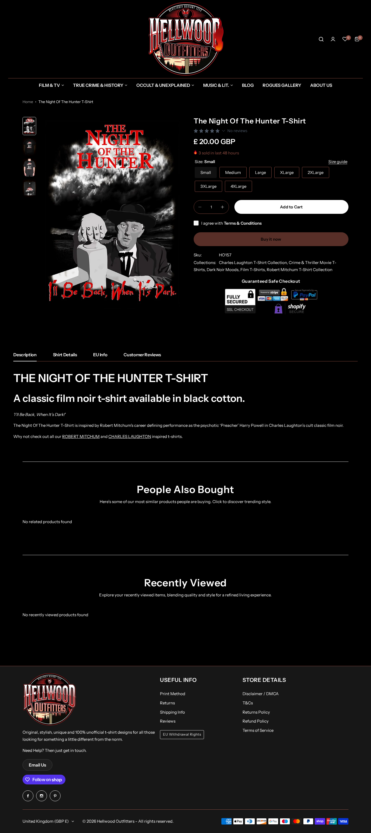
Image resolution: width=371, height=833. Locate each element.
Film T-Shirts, (253, 269)
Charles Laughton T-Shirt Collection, (254, 262)
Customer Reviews (142, 354)
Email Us (37, 765)
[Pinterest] (55, 795)
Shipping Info (172, 712)
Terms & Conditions (243, 223)
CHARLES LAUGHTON (129, 436)
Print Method (172, 693)
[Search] (321, 39)
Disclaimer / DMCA (261, 693)
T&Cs (248, 702)
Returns (167, 702)
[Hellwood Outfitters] (185, 39)
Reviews (167, 721)
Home (28, 101)
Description (24, 354)
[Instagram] (41, 795)
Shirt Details (65, 354)
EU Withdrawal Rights (182, 734)
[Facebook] (28, 795)
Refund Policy (256, 721)
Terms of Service (258, 730)
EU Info (100, 354)
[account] (333, 39)
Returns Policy (256, 712)
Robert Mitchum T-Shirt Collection (299, 269)
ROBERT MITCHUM (81, 436)
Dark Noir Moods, (223, 269)
